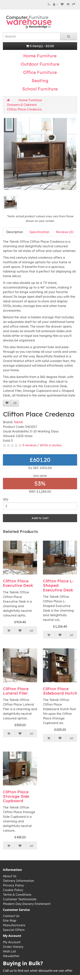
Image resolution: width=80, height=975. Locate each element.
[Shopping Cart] (67, 4)
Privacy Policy (13, 885)
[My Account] (55, 4)
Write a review (51, 445)
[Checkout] (73, 4)
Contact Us (11, 916)
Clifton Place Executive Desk (18, 583)
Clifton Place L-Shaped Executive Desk (58, 585)
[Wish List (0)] (62, 4)
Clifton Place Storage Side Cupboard (16, 796)
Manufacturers (14, 925)
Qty (5, 499)
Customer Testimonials (19, 899)
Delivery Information (18, 881)
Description (14, 232)
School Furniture (40, 89)
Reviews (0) (64, 232)
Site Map (9, 920)
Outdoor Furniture (40, 64)
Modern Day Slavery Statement (26, 904)
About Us (9, 876)
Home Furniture (40, 56)
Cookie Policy (13, 890)
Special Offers (13, 930)
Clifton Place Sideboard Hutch (60, 691)
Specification (39, 232)
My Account (12, 942)
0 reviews (29, 445)
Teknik (18, 422)
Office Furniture (40, 72)
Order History (13, 947)
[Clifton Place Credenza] (40, 154)
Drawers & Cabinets (22, 105)
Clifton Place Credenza (24, 109)
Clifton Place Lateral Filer (16, 691)
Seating (40, 80)
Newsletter (11, 956)
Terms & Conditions (17, 894)
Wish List (9, 951)
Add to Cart (40, 518)
